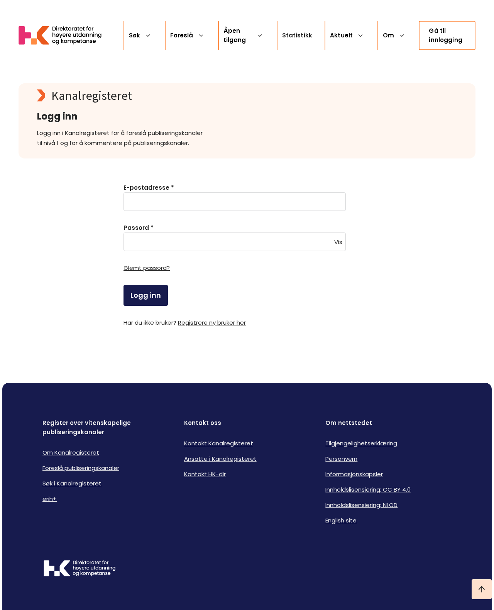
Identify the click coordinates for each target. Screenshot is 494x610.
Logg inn (145, 295)
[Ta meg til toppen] (482, 589)
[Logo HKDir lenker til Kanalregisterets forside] (65, 35)
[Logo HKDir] (79, 569)
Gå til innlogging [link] (445, 35)
